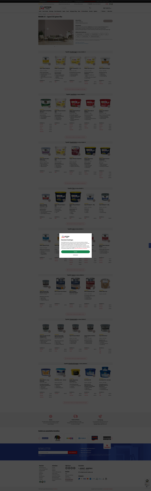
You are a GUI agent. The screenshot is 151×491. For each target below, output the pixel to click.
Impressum (85, 248)
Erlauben (75, 251)
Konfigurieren (75, 254)
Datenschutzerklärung (78, 248)
